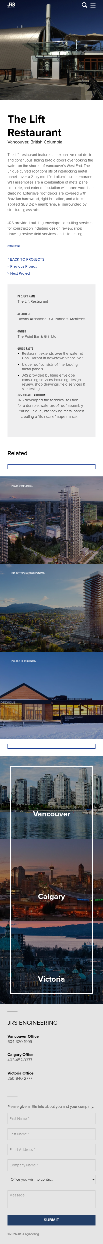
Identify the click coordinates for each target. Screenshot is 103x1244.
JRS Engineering (33, 1022)
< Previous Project (22, 266)
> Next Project (19, 273)
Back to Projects (26, 259)
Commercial (14, 246)
